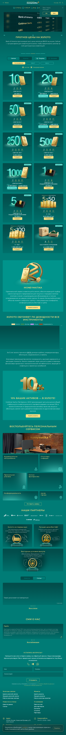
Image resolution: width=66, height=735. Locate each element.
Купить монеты (39, 694)
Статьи (5, 706)
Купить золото (33, 307)
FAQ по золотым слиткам (11, 698)
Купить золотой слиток (10, 694)
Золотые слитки (9, 691)
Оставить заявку (33, 504)
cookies (24, 727)
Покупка (41, 58)
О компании (38, 702)
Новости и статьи (9, 702)
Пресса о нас (38, 704)
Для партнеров (39, 706)
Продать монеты (39, 696)
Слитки (13, 58)
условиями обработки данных (45, 683)
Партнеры (37, 712)
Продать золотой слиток (11, 696)
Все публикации (33, 642)
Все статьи (33, 608)
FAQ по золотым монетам (42, 698)
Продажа (54, 58)
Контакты (37, 708)
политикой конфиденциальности (33, 685)
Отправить (33, 680)
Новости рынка (8, 704)
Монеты (25, 58)
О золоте (37, 710)
